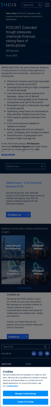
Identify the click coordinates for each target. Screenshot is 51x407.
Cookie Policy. (12, 386)
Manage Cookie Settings (25, 393)
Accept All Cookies (25, 401)
